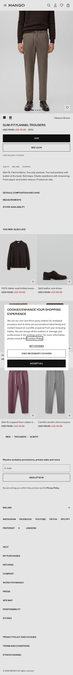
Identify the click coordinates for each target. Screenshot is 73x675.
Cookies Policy (35, 338)
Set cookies (36, 346)
